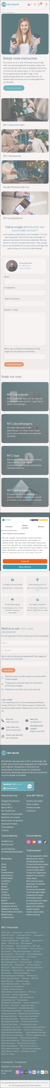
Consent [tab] (9, 527)
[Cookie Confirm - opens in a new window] (39, 520)
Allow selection (25, 567)
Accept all (25, 561)
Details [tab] (41, 527)
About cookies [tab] (25, 526)
